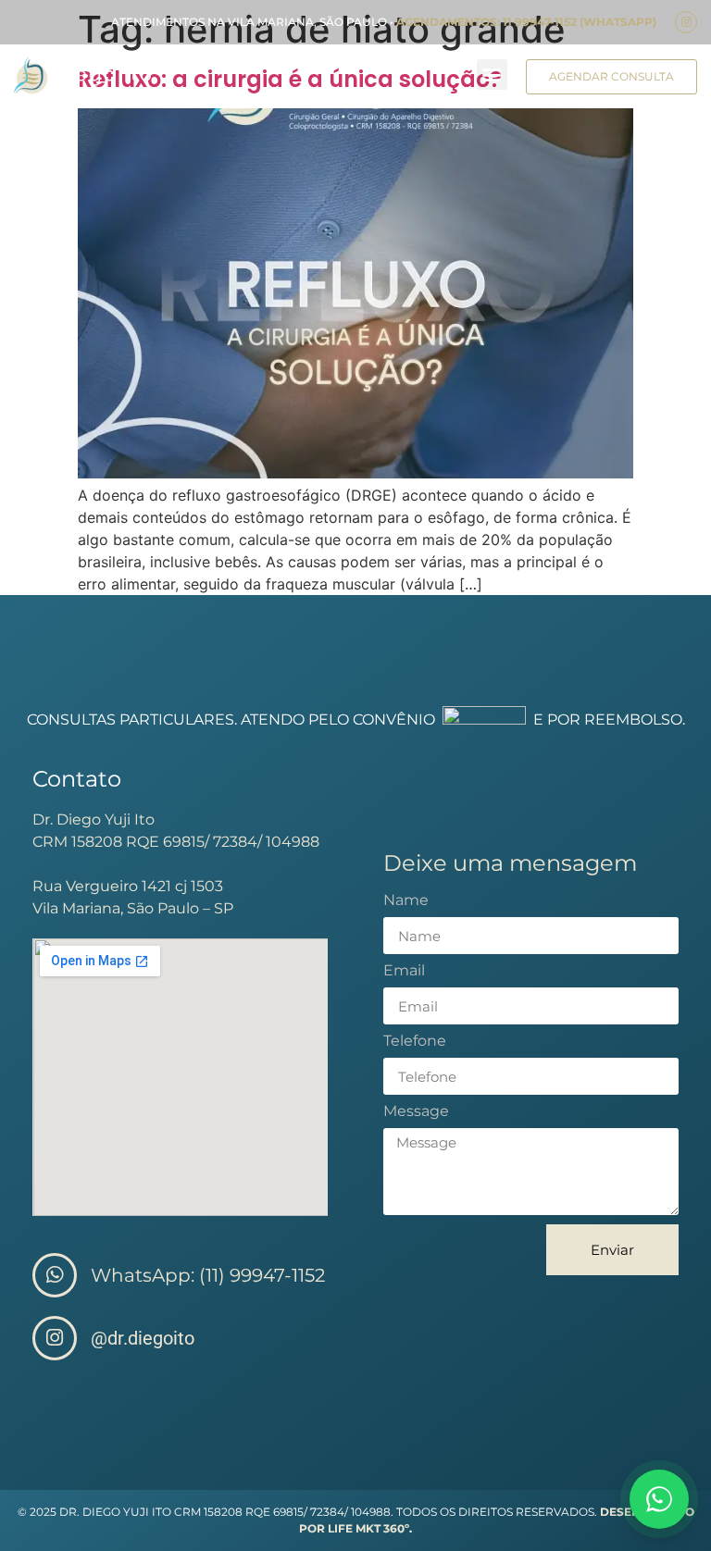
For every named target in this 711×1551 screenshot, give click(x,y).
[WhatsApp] (659, 1499)
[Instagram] (686, 22)
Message (416, 1112)
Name (406, 901)
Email (404, 971)
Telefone (414, 1041)
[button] (492, 74)
